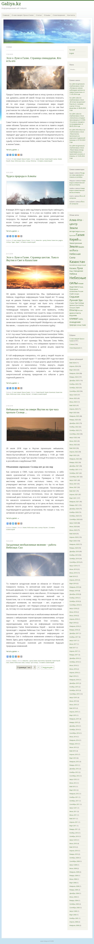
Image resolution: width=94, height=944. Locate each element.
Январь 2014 (73, 744)
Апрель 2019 (73, 580)
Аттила (42, 159)
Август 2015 (73, 697)
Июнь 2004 (73, 897)
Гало (7, 662)
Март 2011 (72, 826)
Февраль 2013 (74, 762)
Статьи (39, 15)
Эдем (17, 242)
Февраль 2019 (74, 587)
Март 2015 (72, 715)
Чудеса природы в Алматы (21, 176)
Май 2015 (72, 708)
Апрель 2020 (73, 537)
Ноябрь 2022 (73, 427)
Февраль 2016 (74, 680)
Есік (80, 240)
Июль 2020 (73, 527)
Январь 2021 (73, 505)
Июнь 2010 (73, 844)
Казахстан (55, 240)
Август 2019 (73, 566)
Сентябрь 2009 (74, 861)
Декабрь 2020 (74, 509)
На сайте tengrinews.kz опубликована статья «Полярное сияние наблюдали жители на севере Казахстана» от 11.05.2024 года (77, 89)
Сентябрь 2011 (74, 804)
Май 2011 (72, 819)
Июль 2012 (73, 783)
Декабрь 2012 (74, 769)
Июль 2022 (73, 441)
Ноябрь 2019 (73, 555)
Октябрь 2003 (74, 904)
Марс (71, 271)
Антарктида (74, 231)
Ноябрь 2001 (73, 918)
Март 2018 (72, 623)
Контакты (71, 15)
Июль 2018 (73, 612)
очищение (75, 322)
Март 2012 (72, 790)
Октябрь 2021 (74, 473)
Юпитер (33, 161)
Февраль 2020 (74, 544)
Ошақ (81, 287)
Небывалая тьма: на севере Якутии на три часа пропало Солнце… (32, 411)
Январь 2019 (73, 591)
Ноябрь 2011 (73, 797)
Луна (12, 161)
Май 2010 (72, 847)
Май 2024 (72, 363)
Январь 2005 (73, 890)
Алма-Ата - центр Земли (43, 240)
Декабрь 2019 (74, 551)
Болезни (82, 231)
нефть (81, 319)
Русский (72, 50)
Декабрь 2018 (74, 594)
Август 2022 (73, 438)
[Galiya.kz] (47, 31)
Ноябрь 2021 (73, 470)
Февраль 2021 (74, 502)
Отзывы (47, 15)
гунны (55, 159)
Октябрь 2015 (74, 690)
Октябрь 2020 (74, 516)
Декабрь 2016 (74, 658)
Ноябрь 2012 (73, 772)
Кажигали (52, 392)
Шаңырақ (72, 307)
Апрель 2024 (73, 366)
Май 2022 (72, 448)
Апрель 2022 (73, 452)
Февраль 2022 (74, 459)
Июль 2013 (73, 747)
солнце (28, 161)
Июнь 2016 (73, 669)
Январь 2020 (73, 548)
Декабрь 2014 (74, 726)
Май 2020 (72, 534)
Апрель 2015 (73, 712)
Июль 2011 (73, 811)
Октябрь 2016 (74, 662)
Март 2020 (72, 541)
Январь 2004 (73, 900)
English (71, 53)
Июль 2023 (73, 398)
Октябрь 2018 (74, 601)
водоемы (73, 315)
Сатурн (76, 294)
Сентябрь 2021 (74, 477)
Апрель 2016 (73, 673)
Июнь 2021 (73, 487)
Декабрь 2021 (74, 466)
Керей (8, 161)
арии (37, 159)
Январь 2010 (73, 854)
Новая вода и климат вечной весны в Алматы (77, 183)
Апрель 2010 (73, 851)
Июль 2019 (73, 569)
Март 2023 (72, 413)
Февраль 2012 (74, 794)
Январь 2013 (73, 765)
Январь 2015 (73, 722)
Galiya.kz (11, 3)
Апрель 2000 (73, 922)
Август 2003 (73, 911)
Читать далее (12, 150)
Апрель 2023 (73, 409)
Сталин (71, 303)
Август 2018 (73, 608)
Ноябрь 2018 (73, 598)
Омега (76, 287)
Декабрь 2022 (74, 423)
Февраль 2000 (74, 925)
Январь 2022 (73, 462)
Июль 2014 (73, 737)
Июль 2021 (73, 484)
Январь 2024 (73, 377)
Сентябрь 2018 (74, 605)
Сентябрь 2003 (74, 908)
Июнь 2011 (73, 815)
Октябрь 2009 (74, 858)
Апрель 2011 (73, 822)
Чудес (13, 242)
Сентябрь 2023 (74, 391)
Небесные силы (20, 161)
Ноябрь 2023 (73, 384)
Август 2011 (73, 808)
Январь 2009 (73, 876)
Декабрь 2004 (74, 893)
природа (72, 325)
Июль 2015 (73, 701)
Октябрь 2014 (74, 730)
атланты (77, 313)
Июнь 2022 (73, 445)
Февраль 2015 (74, 719)
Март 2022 (72, 455)
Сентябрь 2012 (74, 776)
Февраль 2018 (74, 626)
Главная (6, 15)
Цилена (72, 305)
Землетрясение (75, 243)
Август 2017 (73, 641)
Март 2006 (72, 883)
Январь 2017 (73, 655)
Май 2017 (72, 648)
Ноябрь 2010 (73, 833)
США (71, 294)
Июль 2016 (73, 665)
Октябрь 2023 (74, 388)
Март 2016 (72, 676)
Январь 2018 (73, 630)
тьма (84, 325)
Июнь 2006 (73, 879)
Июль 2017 (73, 644)
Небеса (73, 273)
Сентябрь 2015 (74, 694)
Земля (60, 159)
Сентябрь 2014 (74, 733)
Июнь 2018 (73, 616)
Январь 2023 (73, 420)
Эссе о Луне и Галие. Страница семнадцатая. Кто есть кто (33, 59)
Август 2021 (73, 480)
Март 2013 (72, 758)
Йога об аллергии (76, 203)
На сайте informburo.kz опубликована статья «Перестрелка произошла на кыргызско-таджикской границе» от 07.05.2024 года (77, 136)
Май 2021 (72, 491)
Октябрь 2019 (74, 559)
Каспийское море (75, 265)
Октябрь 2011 (74, 801)
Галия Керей (49, 159)
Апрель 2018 (73, 619)
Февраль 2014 (74, 740)
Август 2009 (73, 865)
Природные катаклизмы (73, 290)
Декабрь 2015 (74, 683)
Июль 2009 (73, 868)
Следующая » (47, 667)
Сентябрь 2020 (74, 519)
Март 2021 (72, 498)
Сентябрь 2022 (74, 434)
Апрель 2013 (73, 754)
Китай (84, 265)
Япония (80, 310)
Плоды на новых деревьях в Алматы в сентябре (77, 175)
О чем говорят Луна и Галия (22, 15)
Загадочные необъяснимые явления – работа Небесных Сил (31, 546)
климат (73, 318)
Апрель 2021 (73, 494)
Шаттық (81, 305)
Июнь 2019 (73, 573)
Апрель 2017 (73, 651)
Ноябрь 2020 (73, 512)
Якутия (28, 394)
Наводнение (78, 271)
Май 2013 (72, 751)
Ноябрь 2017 (73, 637)
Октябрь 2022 (74, 430)
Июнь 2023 (73, 402)
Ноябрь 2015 (73, 687)
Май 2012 (72, 787)
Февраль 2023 (74, 416)
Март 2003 (72, 915)
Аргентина (41, 661)
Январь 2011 (73, 829)
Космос (72, 268)
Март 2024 (72, 370)
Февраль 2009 (74, 872)
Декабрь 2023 (74, 381)
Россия (80, 291)
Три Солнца (34, 662)
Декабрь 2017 (74, 633)
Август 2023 (73, 395)
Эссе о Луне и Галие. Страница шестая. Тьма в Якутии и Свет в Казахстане (32, 259)
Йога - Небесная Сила (75, 254)
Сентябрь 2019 (74, 562)
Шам (76, 305)
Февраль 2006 (74, 886)
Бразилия (48, 661)
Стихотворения (59, 15)
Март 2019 (72, 584)
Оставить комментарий (44, 161)
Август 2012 (73, 779)
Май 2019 (72, 576)
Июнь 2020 (73, 530)
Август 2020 (73, 523)
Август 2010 (73, 840)
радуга (60, 240)
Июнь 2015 (73, 705)
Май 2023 (72, 405)
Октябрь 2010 (74, 836)
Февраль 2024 (74, 373)
